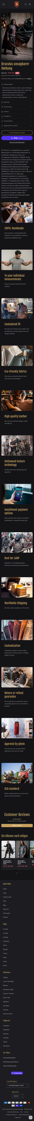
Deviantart (6, 1046)
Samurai (5, 1010)
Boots (5, 965)
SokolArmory (9, 1109)
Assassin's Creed (8, 989)
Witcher (5, 985)
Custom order (7, 897)
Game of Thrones (8, 993)
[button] (4, 4)
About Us (6, 909)
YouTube (5, 1038)
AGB (21, 1112)
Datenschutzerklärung (13, 1112)
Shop (4, 893)
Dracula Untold (7, 1014)
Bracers (5, 949)
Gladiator (6, 1001)
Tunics (5, 953)
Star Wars (6, 1006)
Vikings (5, 977)
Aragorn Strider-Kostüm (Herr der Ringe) (7, 862)
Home (5, 889)
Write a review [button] (17, 825)
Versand (3, 75)
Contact (5, 917)
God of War (6, 997)
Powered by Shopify (18, 1109)
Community (6, 913)
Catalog (5, 937)
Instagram (6, 1029)
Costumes (6, 941)
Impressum (18, 1117)
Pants (5, 961)
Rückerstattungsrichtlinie (10, 1062)
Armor (5, 945)
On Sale (5, 929)
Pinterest (6, 1034)
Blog (4, 905)
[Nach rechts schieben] (20, 873)
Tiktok (5, 1042)
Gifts (4, 901)
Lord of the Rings (8, 981)
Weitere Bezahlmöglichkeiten (17, 142)
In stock (5, 933)
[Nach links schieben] (13, 873)
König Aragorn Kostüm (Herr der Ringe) (22, 862)
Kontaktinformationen (11, 1114)
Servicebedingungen (9, 1058)
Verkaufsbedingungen (9, 1066)
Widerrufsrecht (28, 1109)
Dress (5, 957)
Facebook (6, 1025)
